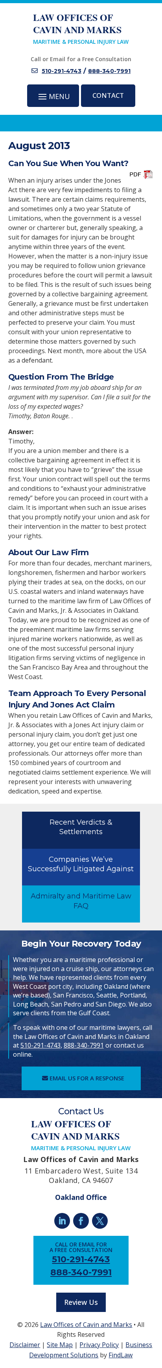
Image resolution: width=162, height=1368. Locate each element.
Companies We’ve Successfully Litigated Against (81, 864)
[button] (53, 96)
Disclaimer (24, 1344)
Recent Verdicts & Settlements (81, 827)
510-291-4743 (61, 71)
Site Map (60, 1344)
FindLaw (121, 1355)
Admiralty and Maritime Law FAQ (81, 901)
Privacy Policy (99, 1344)
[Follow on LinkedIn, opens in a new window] (62, 1221)
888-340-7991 (109, 71)
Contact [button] (108, 95)
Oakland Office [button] (81, 1197)
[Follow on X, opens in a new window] (100, 1221)
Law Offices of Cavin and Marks (86, 1324)
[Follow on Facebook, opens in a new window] (81, 1221)
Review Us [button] (81, 1302)
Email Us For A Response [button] (87, 1078)
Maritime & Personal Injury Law (81, 28)
